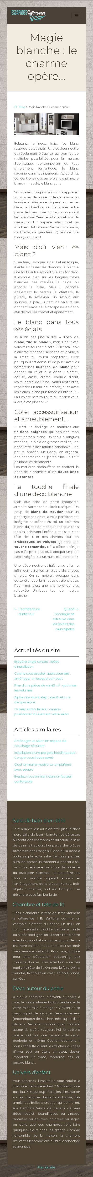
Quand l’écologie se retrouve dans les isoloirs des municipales (63, 619)
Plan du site (46, 1167)
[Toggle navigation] (76, 15)
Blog (22, 107)
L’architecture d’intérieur (29, 611)
